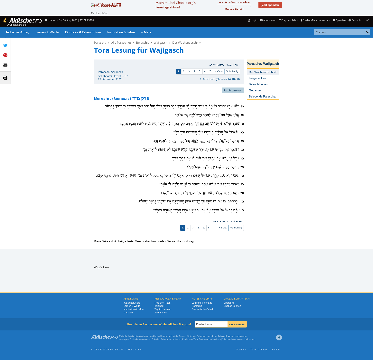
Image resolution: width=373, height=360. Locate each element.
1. (179, 71)
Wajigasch (160, 42)
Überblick (229, 302)
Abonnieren (160, 312)
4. (195, 71)
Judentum (203, 339)
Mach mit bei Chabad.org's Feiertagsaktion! (175, 4)
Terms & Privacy (258, 349)
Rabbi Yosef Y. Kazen (171, 339)
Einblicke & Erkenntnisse (83, 32)
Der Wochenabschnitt (186, 42)
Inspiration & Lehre (121, 32)
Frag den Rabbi (289, 20)
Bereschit (142, 42)
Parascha (100, 42)
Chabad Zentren (232, 306)
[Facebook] (279, 337)
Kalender (159, 306)
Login (254, 20)
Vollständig (232, 71)
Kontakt (276, 349)
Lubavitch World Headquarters (232, 336)
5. (200, 71)
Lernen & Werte (47, 32)
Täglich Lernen (162, 309)
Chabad (157, 336)
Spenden (340, 20)
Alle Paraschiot (121, 42)
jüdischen (225, 339)
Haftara (219, 71)
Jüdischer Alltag (17, 32)
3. (189, 71)
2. (184, 71)
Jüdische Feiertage (202, 302)
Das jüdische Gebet (202, 309)
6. (205, 71)
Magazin (128, 312)
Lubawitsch (166, 336)
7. (210, 71)
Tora (195, 339)
